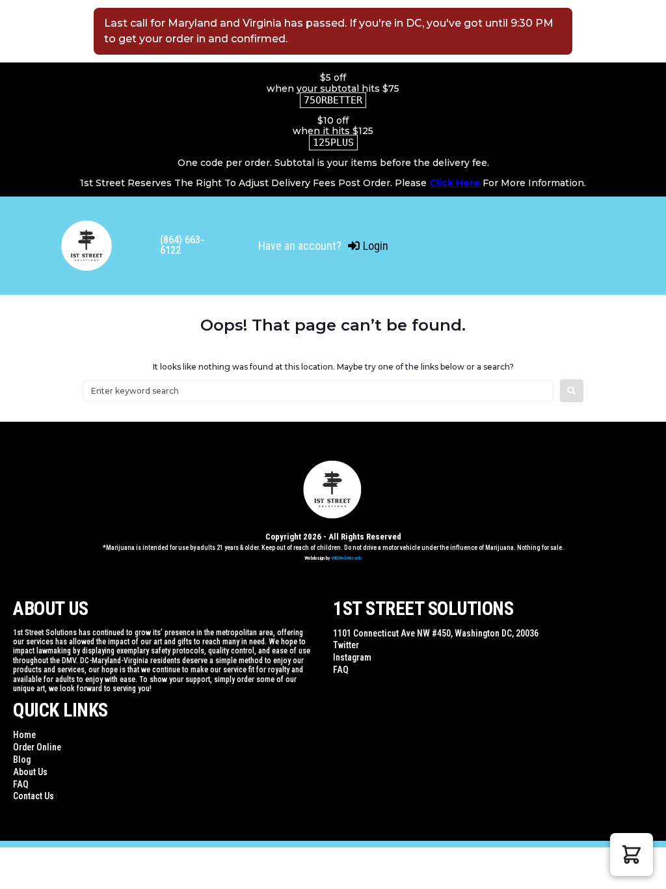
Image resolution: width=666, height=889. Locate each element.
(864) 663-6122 (182, 245)
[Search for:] (318, 391)
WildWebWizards (346, 558)
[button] (631, 854)
